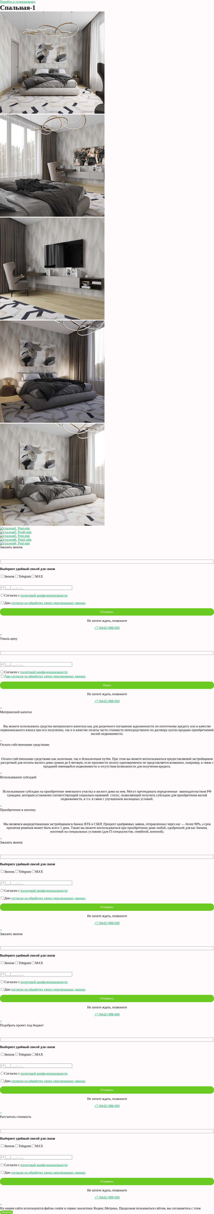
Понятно (6, 1212)
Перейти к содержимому (17, 2)
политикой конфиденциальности (44, 595)
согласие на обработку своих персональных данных (48, 603)
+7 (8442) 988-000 (107, 628)
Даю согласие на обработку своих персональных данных (44, 676)
